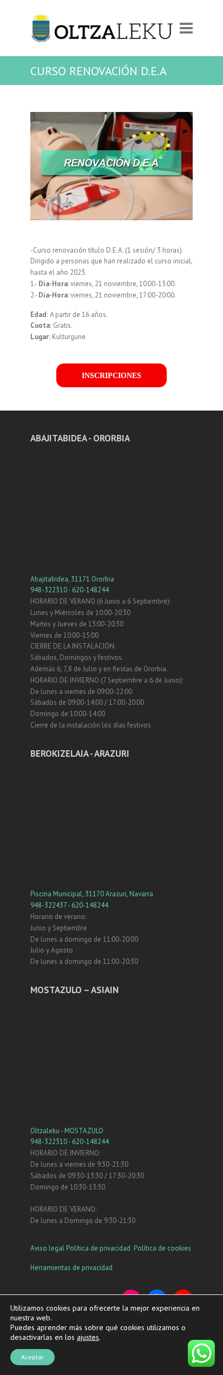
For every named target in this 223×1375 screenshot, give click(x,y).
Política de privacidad (99, 1248)
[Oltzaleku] (102, 28)
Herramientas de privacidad (71, 1267)
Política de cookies (162, 1248)
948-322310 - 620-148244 (69, 589)
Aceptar (32, 1357)
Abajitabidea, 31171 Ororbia (72, 579)
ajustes (88, 1337)
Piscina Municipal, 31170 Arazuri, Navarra (91, 893)
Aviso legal (47, 1248)
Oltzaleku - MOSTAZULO (66, 1130)
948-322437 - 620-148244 (69, 905)
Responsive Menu (186, 28)
